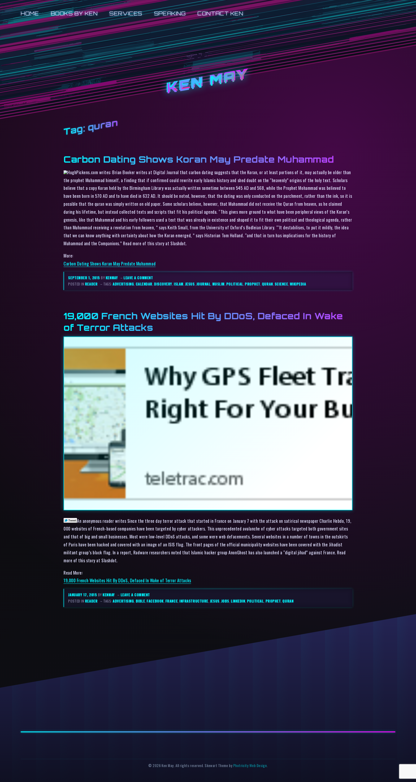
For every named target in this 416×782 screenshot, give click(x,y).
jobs (225, 600)
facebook (155, 600)
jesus (190, 283)
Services (125, 13)
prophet (252, 283)
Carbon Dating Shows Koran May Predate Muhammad (199, 159)
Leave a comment (138, 277)
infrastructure (193, 600)
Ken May (208, 81)
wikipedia (298, 283)
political (234, 283)
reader (91, 283)
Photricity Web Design (250, 765)
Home (30, 13)
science (281, 283)
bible (140, 600)
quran (267, 283)
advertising (123, 283)
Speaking (170, 13)
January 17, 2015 (83, 594)
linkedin (238, 600)
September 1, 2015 (84, 277)
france (171, 600)
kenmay (112, 277)
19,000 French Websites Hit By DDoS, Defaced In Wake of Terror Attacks (127, 580)
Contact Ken (220, 13)
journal (203, 283)
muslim (218, 283)
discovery (163, 283)
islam (178, 283)
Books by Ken (74, 13)
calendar (144, 283)
